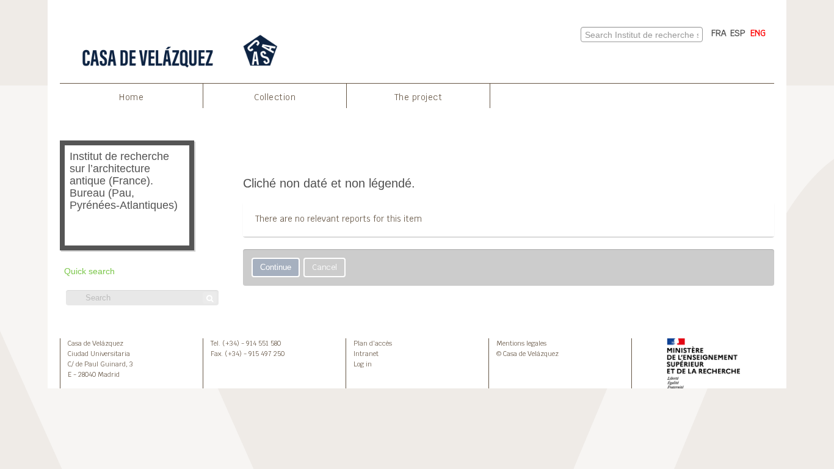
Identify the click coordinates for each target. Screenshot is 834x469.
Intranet (366, 353)
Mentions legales (521, 343)
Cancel (324, 267)
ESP (737, 32)
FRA (719, 32)
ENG (758, 32)
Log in (363, 364)
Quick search (89, 271)
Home (131, 97)
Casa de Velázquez (95, 343)
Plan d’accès (373, 343)
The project (418, 97)
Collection (275, 97)
